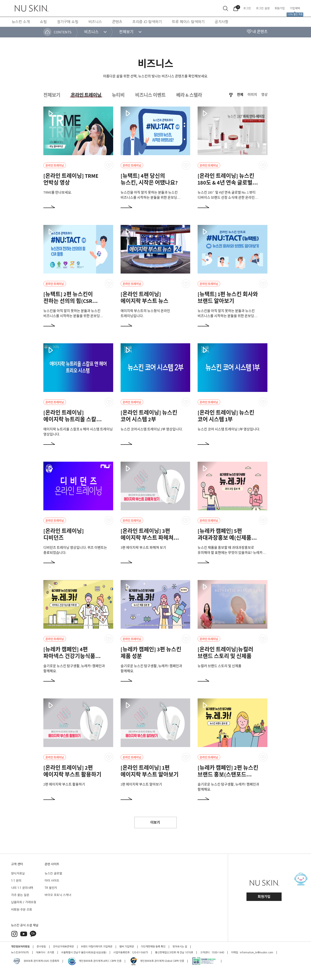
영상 (264, 94)
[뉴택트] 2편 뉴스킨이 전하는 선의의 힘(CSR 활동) (68, 300)
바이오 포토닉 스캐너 (58, 895)
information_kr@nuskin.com (256, 952)
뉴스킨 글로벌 (53, 873)
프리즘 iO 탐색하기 (147, 21)
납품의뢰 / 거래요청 (23, 902)
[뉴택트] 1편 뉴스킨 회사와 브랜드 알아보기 (228, 297)
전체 (240, 94)
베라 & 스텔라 (189, 95)
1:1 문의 (16, 880)
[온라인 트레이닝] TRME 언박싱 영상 (70, 179)
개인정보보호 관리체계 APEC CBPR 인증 (99, 961)
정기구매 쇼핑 (67, 21)
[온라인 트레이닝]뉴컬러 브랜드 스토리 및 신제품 (225, 653)
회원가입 (264, 896)
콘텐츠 (117, 21)
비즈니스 (95, 21)
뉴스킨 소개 (21, 21)
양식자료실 (18, 873)
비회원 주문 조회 (21, 909)
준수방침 (41, 946)
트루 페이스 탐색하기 (188, 21)
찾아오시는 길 (179, 946)
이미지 (252, 94)
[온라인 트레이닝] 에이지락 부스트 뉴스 (144, 297)
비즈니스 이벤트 (150, 95)
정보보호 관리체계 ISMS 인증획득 (41, 961)
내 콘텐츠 (260, 31)
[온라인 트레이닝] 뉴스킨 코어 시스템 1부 (226, 416)
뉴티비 (118, 95)
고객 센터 (17, 864)
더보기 (155, 822)
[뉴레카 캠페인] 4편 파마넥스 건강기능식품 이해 (69, 656)
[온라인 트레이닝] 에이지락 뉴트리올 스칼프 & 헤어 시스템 (72, 419)
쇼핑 (43, 21)
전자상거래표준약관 (63, 946)
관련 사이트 (52, 864)
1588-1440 (217, 952)
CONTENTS (63, 32)
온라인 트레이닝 (86, 95)
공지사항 (221, 21)
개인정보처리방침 (20, 946)
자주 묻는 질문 (20, 895)
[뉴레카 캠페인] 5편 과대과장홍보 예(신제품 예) (224, 537)
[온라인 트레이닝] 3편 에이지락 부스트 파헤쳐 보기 (147, 537)
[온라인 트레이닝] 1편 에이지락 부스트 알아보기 (150, 771)
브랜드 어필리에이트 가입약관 (96, 946)
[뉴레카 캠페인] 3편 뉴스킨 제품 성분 (151, 653)
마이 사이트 (52, 880)
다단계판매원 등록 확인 (153, 946)
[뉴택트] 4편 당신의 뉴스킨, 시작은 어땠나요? (149, 179)
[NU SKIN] (31, 8)
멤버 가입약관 (126, 946)
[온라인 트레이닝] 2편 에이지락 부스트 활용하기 (72, 771)
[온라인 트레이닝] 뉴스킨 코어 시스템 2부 (149, 416)
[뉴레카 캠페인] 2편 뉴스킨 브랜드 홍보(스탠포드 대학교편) (228, 774)
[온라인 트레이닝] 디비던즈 (63, 534)
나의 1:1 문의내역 (22, 887)
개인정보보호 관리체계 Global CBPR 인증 (161, 961)
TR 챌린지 (51, 887)
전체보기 (51, 95)
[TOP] (299, 942)
